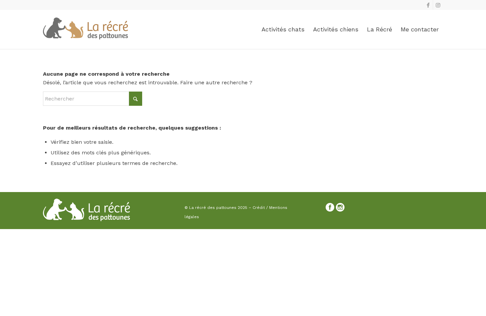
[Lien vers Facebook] (428, 5)
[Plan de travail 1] (85, 29)
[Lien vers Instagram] (438, 5)
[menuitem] (283, 29)
